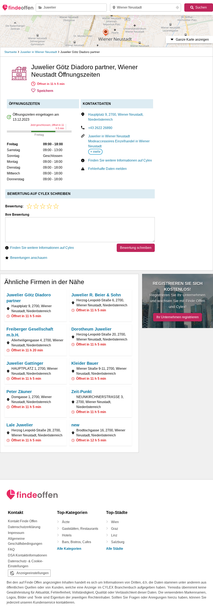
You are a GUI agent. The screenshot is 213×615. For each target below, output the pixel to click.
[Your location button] (177, 7)
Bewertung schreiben (135, 247)
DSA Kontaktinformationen (27, 555)
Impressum (16, 533)
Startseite (10, 52)
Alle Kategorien (69, 548)
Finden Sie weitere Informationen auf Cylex (120, 160)
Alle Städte (114, 548)
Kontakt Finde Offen (22, 521)
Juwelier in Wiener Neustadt (38, 52)
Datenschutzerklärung (24, 527)
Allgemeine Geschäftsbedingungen (25, 541)
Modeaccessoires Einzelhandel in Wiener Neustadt (119, 143)
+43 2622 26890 (100, 128)
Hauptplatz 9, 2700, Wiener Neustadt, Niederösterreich (115, 117)
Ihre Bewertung (17, 214)
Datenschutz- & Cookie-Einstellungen (25, 563)
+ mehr (95, 151)
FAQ (11, 549)
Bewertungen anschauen (28, 257)
